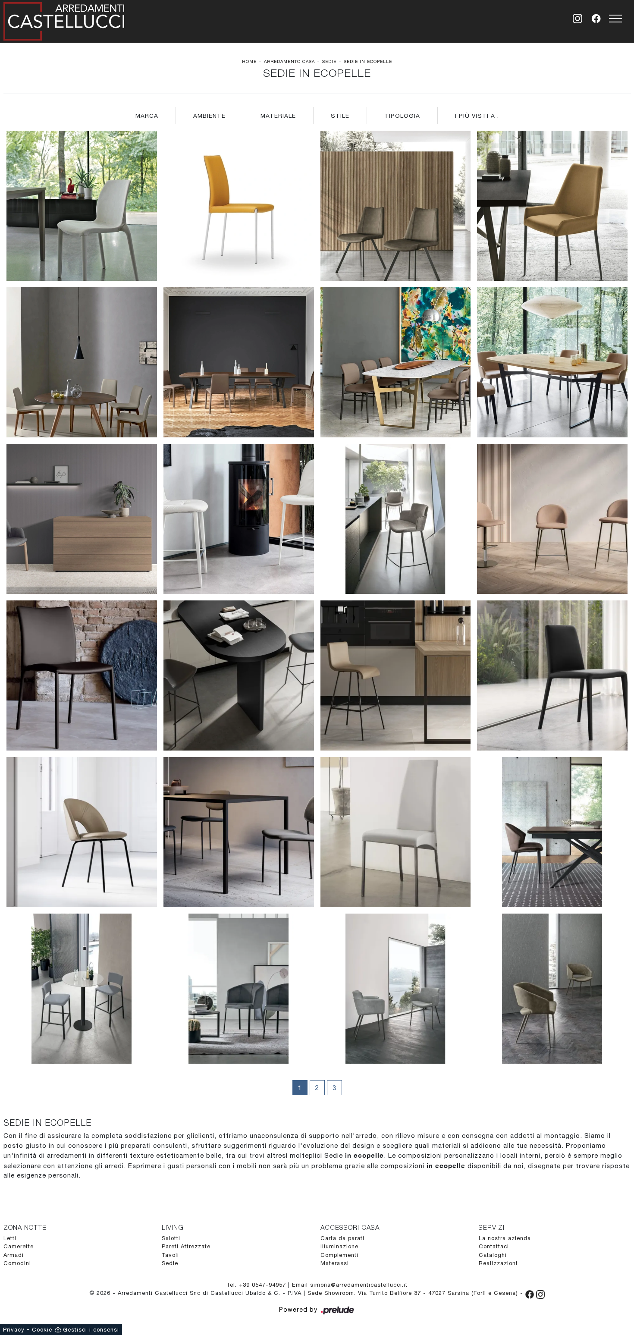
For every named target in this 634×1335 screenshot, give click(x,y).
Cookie (42, 1329)
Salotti (171, 1238)
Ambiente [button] (209, 115)
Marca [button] (146, 115)
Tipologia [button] (402, 115)
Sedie (329, 61)
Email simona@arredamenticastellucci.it (350, 1285)
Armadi (13, 1255)
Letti (9, 1238)
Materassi (334, 1263)
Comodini (17, 1263)
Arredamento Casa (289, 61)
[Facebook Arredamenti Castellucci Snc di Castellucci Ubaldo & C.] (530, 1293)
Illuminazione (339, 1246)
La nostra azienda (505, 1238)
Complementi (339, 1255)
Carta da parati (342, 1238)
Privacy (14, 1329)
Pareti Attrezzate (186, 1246)
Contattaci (494, 1246)
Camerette (18, 1246)
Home (249, 61)
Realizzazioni (498, 1263)
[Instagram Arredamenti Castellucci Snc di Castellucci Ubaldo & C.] (540, 1293)
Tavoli (170, 1255)
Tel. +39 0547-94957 (257, 1285)
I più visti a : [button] (477, 115)
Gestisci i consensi (91, 1329)
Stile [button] (340, 115)
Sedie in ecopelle (368, 61)
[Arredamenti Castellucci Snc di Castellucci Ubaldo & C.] (63, 19)
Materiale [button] (278, 115)
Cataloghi (493, 1255)
